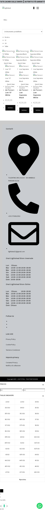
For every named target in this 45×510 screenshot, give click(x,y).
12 (5, 40)
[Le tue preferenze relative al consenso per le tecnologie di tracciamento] (4, 506)
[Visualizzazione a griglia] (3, 25)
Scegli (10, 108)
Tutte (6, 46)
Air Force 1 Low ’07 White (9, 92)
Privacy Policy (10, 339)
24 (5, 43)
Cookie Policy (10, 345)
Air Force (8, 86)
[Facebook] (9, 321)
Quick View (8, 63)
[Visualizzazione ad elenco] (4, 25)
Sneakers (8, 88)
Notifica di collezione (13, 365)
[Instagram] (9, 324)
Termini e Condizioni (13, 350)
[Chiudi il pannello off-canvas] (1, 491)
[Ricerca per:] (41, 8)
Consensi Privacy (12, 362)
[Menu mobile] (37, 8)
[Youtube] (9, 327)
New (12, 86)
